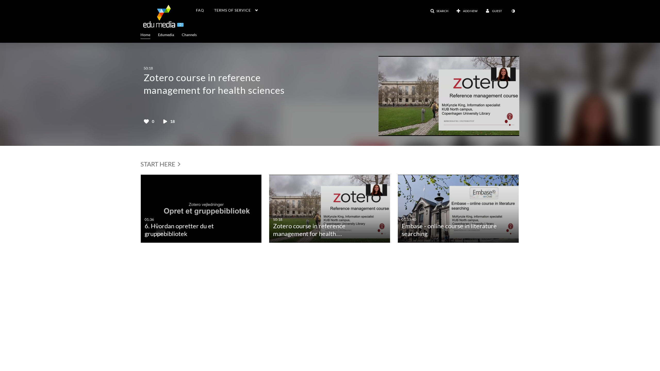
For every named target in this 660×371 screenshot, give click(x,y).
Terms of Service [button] (232, 10)
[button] (439, 11)
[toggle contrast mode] (513, 11)
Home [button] (145, 34)
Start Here (159, 164)
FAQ (200, 10)
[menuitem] (149, 34)
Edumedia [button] (166, 34)
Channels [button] (189, 34)
